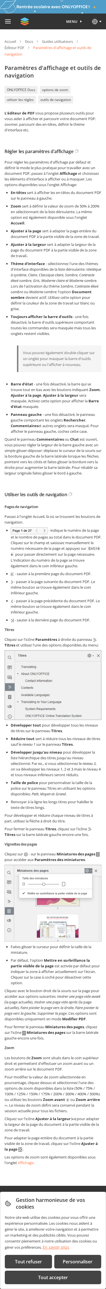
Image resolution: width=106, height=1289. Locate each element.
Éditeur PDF (14, 47)
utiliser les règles (20, 99)
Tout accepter (53, 1277)
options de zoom (55, 89)
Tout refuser (28, 1262)
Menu (72, 21)
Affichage (25, 1162)
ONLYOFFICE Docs (21, 89)
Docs (29, 41)
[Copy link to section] (76, 151)
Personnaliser (77, 1262)
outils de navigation (55, 99)
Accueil (10, 41)
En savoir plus (56, 1247)
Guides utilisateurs (57, 41)
